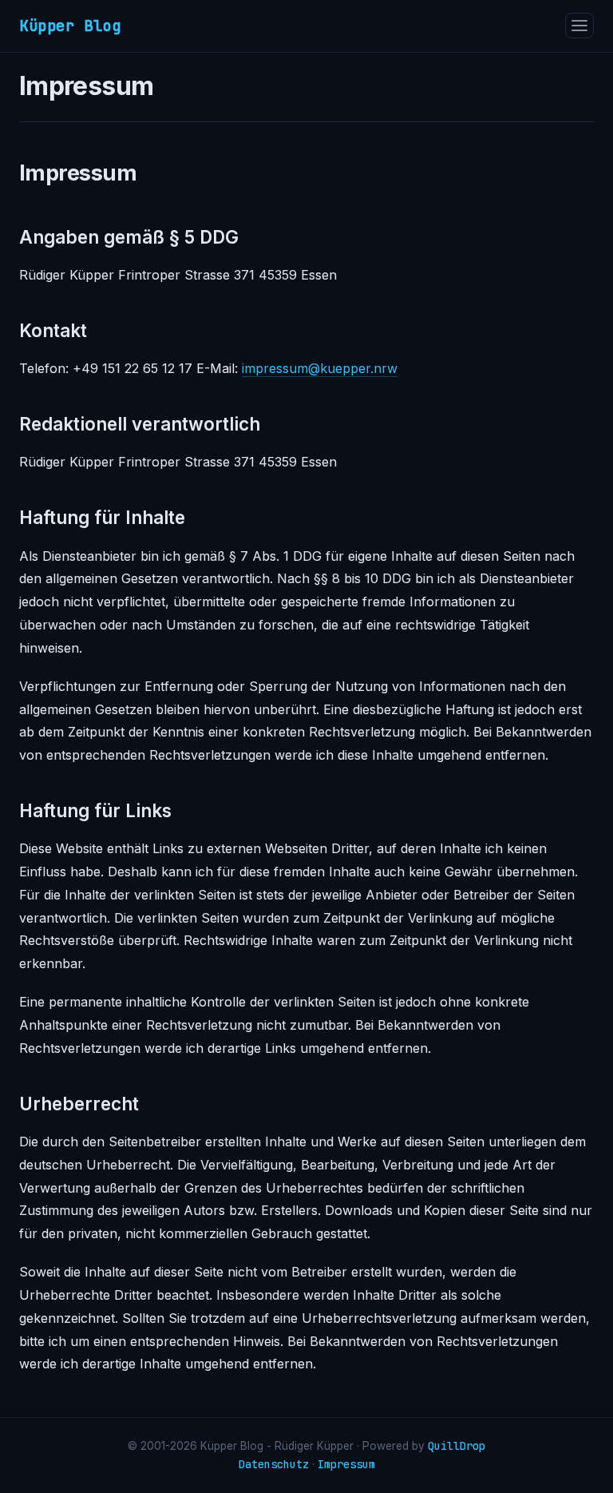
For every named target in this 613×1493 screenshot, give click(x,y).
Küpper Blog (70, 25)
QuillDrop (456, 1446)
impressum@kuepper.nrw (319, 368)
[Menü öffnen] (579, 25)
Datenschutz (274, 1464)
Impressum (346, 1464)
